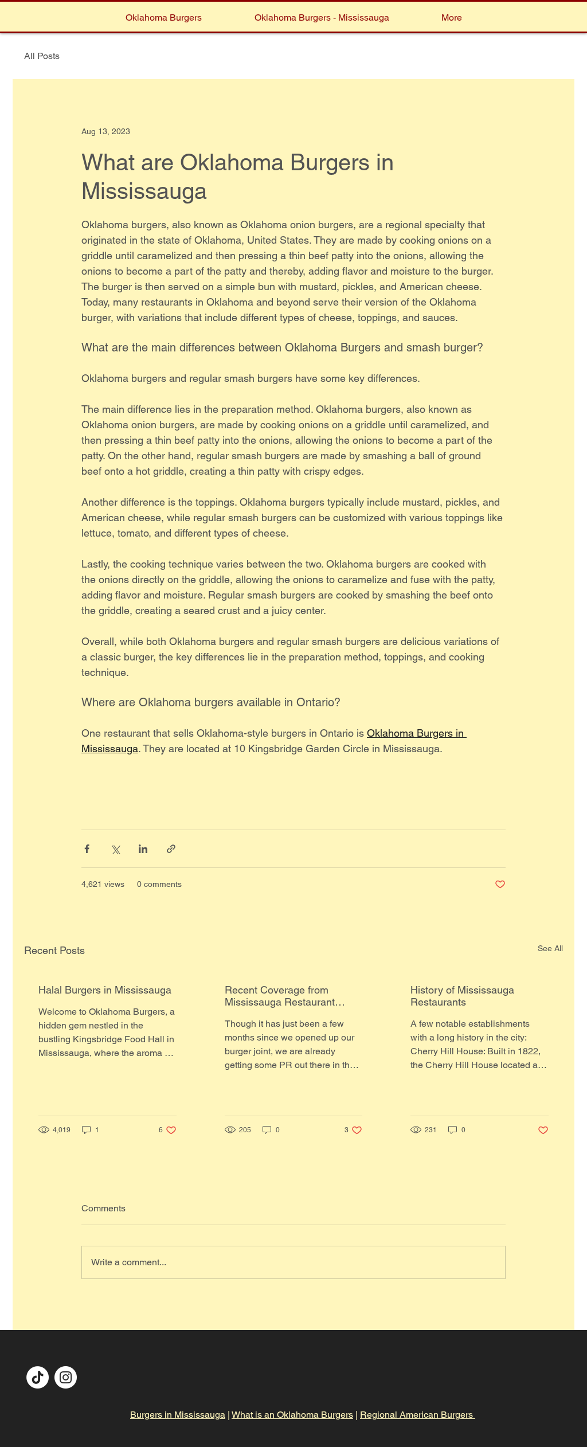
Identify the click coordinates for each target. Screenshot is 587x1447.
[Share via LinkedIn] (143, 848)
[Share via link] (171, 848)
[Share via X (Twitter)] (114, 848)
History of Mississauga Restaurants (462, 996)
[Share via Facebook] (86, 848)
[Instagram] (65, 1377)
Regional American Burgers (417, 1414)
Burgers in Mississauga (177, 1414)
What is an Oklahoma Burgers (292, 1414)
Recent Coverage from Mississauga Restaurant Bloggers (280, 996)
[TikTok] (37, 1377)
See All (550, 948)
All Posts (42, 55)
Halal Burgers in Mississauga (104, 990)
